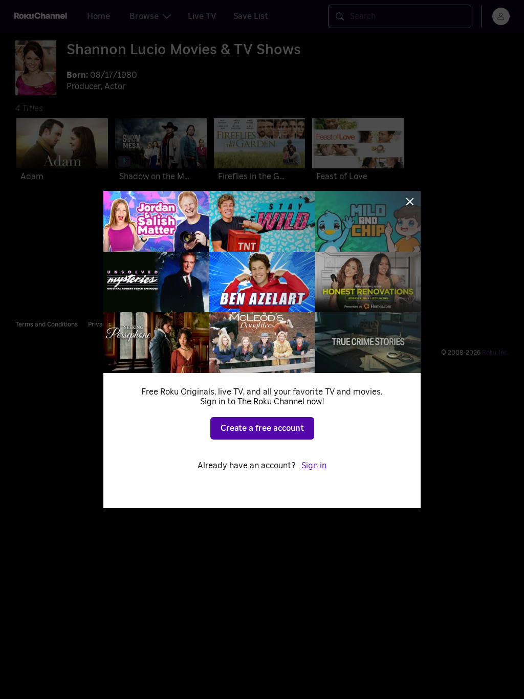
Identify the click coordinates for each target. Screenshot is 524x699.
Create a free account (262, 428)
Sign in (313, 466)
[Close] (410, 201)
